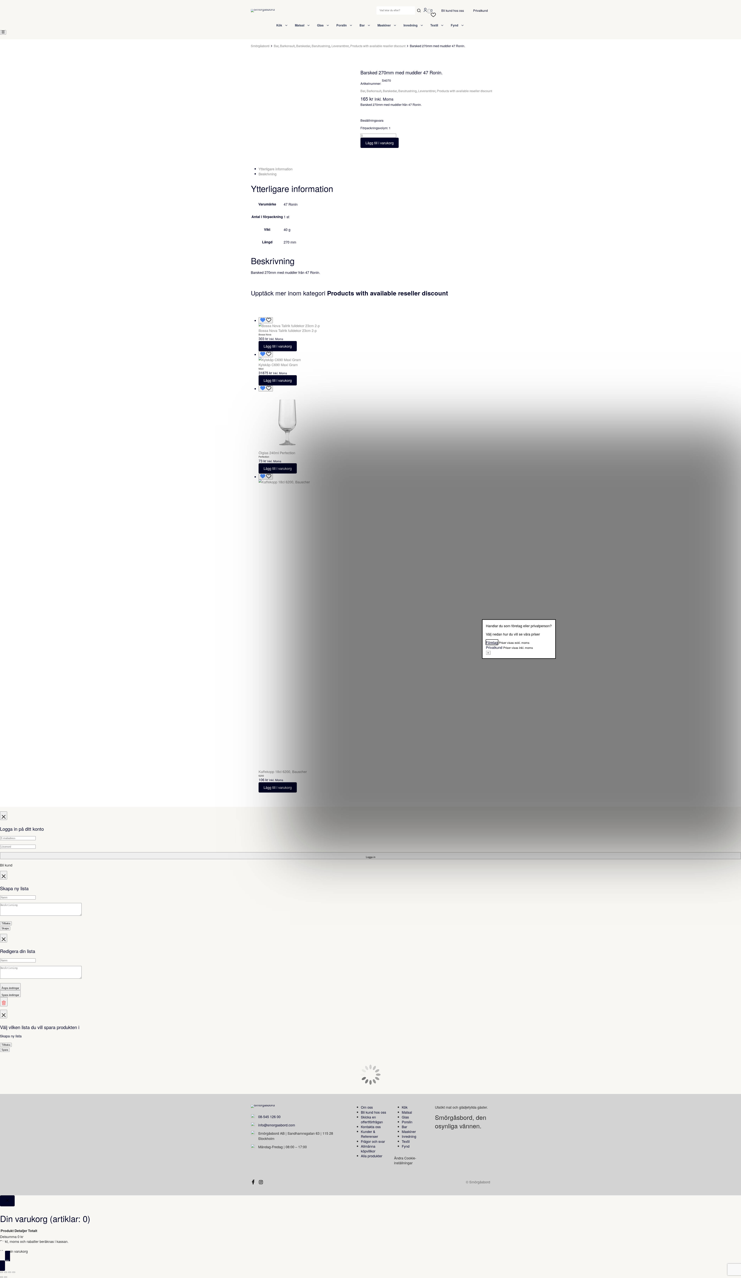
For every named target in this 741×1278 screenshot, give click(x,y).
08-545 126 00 (269, 1116)
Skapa (5, 928)
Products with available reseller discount (377, 46)
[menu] (3, 32)
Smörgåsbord (260, 46)
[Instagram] (261, 1182)
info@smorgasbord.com (276, 1124)
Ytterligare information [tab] (276, 168)
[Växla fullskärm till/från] (5, 1272)
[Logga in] (425, 10)
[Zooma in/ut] (1, 1272)
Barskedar (303, 46)
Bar (276, 46)
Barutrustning (321, 46)
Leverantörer (340, 46)
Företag (492, 642)
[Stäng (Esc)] (13, 1272)
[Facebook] (253, 1182)
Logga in (370, 857)
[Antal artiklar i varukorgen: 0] (429, 11)
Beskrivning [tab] (268, 173)
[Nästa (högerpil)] (5, 1277)
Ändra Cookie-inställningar (405, 1160)
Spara (5, 1049)
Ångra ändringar (10, 988)
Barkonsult (287, 46)
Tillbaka (6, 923)
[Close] (7, 1200)
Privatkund (480, 10)
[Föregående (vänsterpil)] (1, 1277)
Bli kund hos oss (452, 10)
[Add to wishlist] (258, 78)
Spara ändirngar (10, 995)
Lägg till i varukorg (379, 142)
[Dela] (9, 1272)
